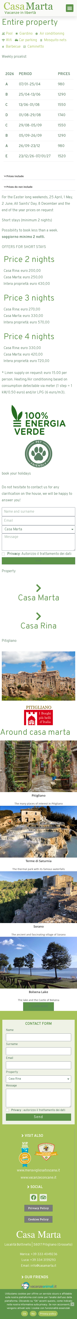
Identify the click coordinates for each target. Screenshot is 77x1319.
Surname (12, 1044)
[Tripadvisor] (43, 1197)
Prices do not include (19, 187)
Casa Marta (38, 598)
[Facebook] (33, 1197)
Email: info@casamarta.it (38, 1266)
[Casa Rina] (38, 616)
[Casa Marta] (38, 588)
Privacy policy (48, 1313)
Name (10, 1030)
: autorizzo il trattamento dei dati (38, 1110)
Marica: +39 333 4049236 (38, 1254)
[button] (69, 8)
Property (12, 1072)
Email (9, 1058)
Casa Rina (38, 626)
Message (11, 1086)
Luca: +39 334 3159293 (38, 1260)
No (33, 1313)
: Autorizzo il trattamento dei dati (39, 554)
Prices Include (15, 176)
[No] (72, 1304)
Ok (24, 1313)
